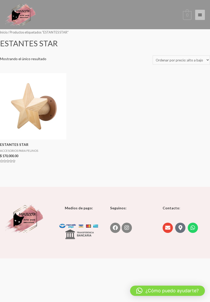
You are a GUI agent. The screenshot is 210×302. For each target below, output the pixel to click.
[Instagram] (127, 228)
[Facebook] (115, 228)
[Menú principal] (200, 15)
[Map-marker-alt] (180, 228)
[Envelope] (168, 228)
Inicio (3, 32)
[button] (167, 291)
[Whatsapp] (193, 228)
